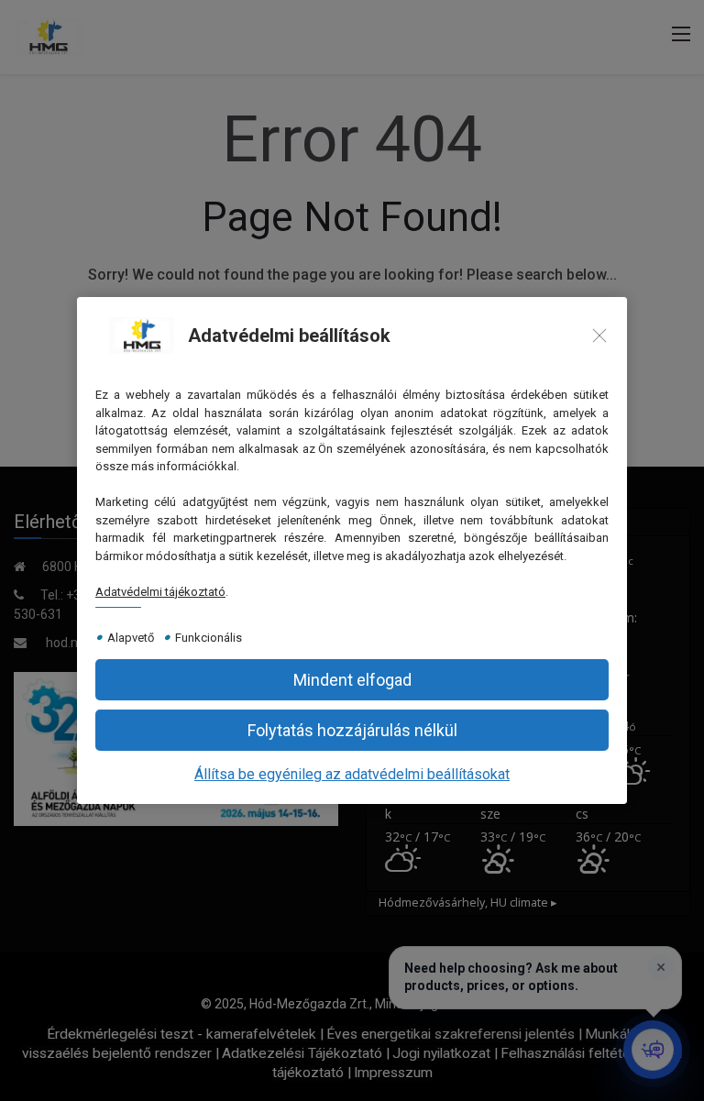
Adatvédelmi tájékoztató (160, 592)
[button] (352, 730)
